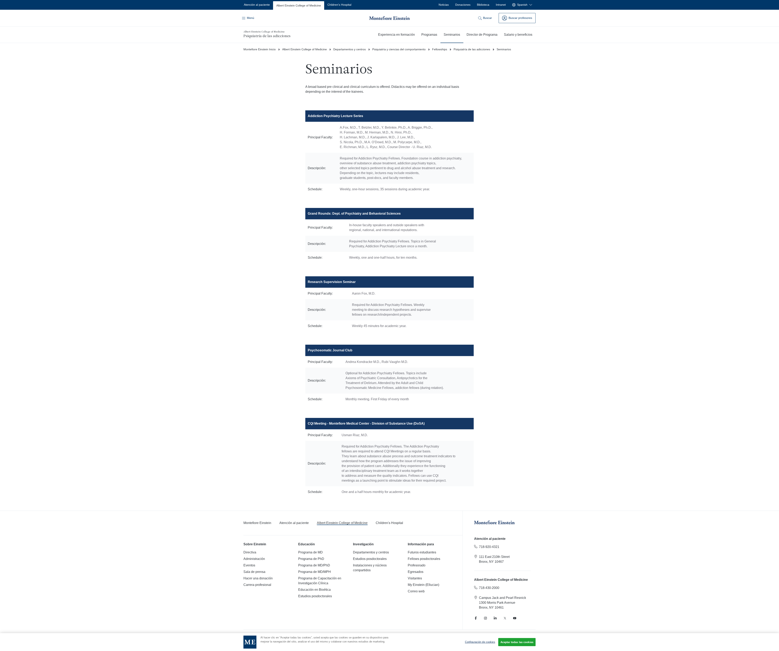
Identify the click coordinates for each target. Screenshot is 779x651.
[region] (389, 642)
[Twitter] (505, 618)
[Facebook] (475, 618)
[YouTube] (514, 618)
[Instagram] (485, 618)
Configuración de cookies (480, 641)
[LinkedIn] (495, 618)
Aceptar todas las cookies (516, 642)
